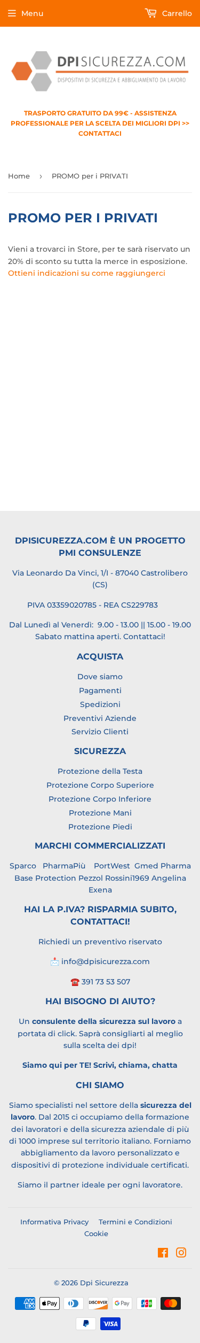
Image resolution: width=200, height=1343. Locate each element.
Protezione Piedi (100, 827)
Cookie (96, 1233)
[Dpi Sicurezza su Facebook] (163, 1254)
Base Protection (45, 878)
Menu (32, 13)
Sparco (23, 866)
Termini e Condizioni (135, 1221)
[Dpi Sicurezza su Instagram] (181, 1254)
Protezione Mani (100, 813)
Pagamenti (100, 690)
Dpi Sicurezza (104, 1282)
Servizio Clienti (100, 731)
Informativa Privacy (54, 1221)
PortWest (111, 866)
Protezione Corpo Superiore (100, 785)
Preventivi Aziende (100, 718)
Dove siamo (100, 676)
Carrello (176, 13)
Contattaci (143, 636)
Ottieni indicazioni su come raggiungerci (86, 273)
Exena (100, 890)
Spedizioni (100, 704)
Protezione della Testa (100, 771)
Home (19, 176)
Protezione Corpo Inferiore (100, 799)
